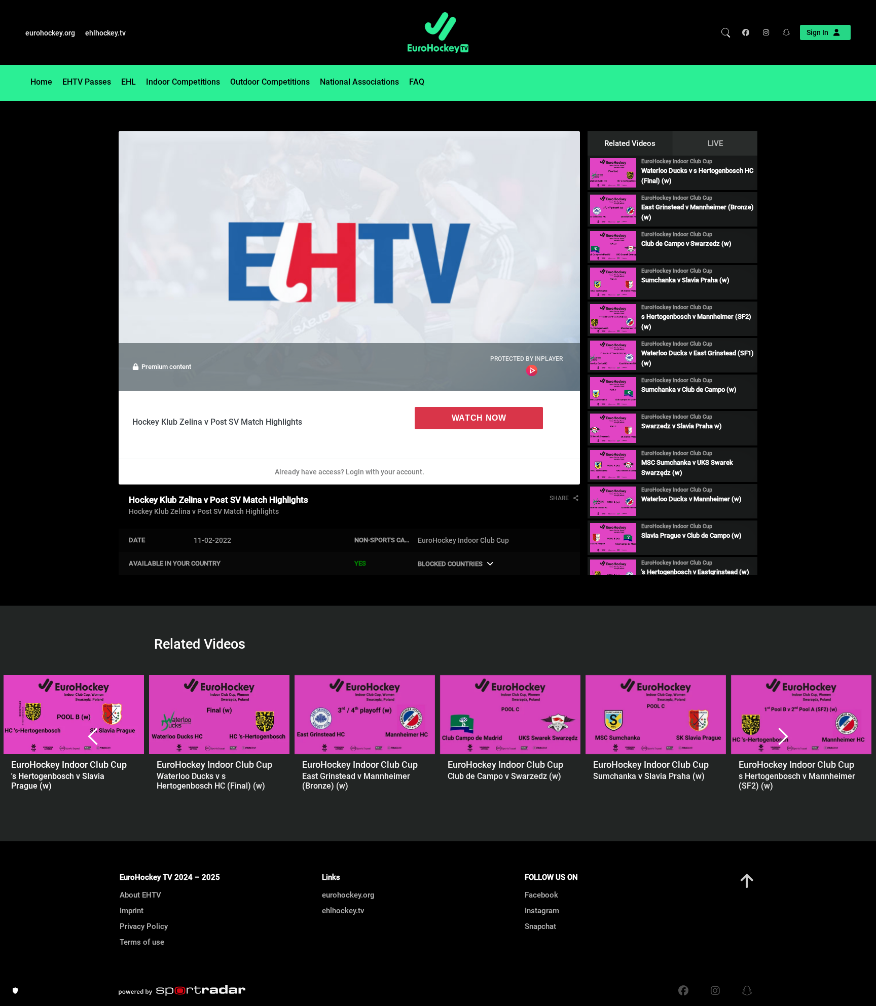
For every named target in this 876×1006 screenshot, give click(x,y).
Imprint (131, 910)
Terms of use (142, 942)
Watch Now (479, 418)
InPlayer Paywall (532, 370)
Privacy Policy (144, 926)
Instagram (542, 910)
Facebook (541, 895)
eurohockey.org (50, 33)
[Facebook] (748, 32)
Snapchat (540, 926)
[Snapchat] (783, 32)
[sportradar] (182, 990)
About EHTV (140, 895)
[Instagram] (765, 32)
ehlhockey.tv (105, 33)
